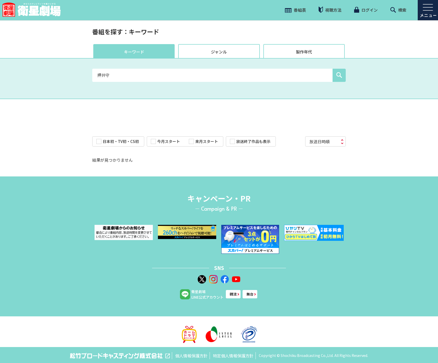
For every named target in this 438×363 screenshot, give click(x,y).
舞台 (249, 294)
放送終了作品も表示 (253, 141)
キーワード (134, 52)
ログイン (369, 10)
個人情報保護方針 (191, 356)
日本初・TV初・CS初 (121, 141)
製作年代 (304, 52)
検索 (401, 10)
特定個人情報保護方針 (233, 356)
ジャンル (219, 52)
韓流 (233, 294)
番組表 (299, 10)
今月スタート (168, 141)
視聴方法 (332, 10)
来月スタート (206, 141)
